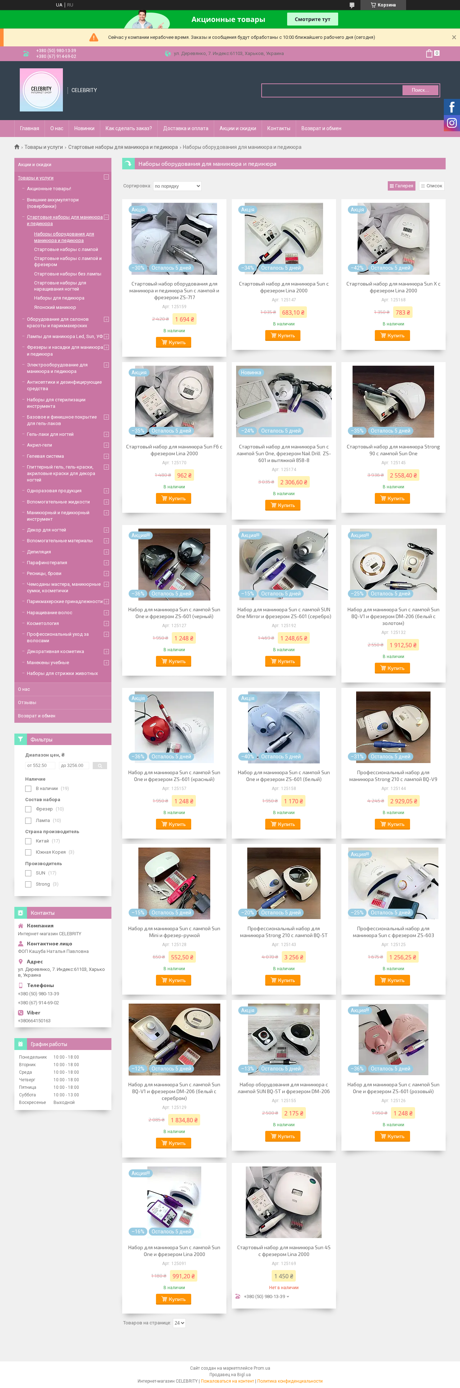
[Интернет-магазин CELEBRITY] (41, 89)
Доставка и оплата (185, 128)
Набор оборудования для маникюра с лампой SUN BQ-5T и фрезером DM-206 (284, 1087)
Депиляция (39, 551)
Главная (29, 128)
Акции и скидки (238, 128)
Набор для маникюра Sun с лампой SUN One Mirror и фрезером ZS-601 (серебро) (283, 612)
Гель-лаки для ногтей (50, 434)
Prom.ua (262, 1368)
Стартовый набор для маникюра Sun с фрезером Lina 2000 (284, 286)
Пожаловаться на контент (227, 1381)
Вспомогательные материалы (60, 540)
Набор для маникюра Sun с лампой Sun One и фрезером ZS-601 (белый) (284, 775)
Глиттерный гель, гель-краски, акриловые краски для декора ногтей (61, 473)
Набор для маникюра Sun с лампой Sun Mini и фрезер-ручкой (174, 931)
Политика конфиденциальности (290, 1381)
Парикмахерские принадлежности (65, 601)
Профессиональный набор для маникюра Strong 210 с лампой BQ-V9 (393, 775)
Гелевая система (45, 456)
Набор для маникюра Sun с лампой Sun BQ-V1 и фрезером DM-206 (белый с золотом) (394, 616)
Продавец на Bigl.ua (230, 1374)
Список (434, 185)
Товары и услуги (43, 147)
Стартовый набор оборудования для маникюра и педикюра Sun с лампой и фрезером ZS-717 (174, 290)
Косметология (43, 623)
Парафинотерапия (47, 562)
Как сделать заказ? (129, 128)
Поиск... (420, 90)
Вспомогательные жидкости (58, 501)
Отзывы (27, 702)
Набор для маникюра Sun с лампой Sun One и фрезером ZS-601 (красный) (174, 775)
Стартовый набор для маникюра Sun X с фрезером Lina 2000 (393, 286)
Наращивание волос (49, 612)
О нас (56, 128)
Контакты (278, 128)
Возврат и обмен (321, 128)
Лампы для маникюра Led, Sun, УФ (65, 336)
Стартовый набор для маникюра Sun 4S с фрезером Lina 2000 (284, 1250)
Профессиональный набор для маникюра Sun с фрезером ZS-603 (393, 931)
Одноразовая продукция (54, 490)
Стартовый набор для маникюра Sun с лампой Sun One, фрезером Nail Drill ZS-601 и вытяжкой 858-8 (283, 453)
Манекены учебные (48, 662)
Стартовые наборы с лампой (66, 249)
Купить (177, 342)
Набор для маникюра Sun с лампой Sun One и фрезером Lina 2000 (174, 1250)
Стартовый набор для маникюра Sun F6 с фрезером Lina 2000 (174, 449)
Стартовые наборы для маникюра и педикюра (123, 147)
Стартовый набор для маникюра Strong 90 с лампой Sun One (393, 449)
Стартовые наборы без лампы (67, 274)
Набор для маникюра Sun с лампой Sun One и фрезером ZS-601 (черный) (174, 612)
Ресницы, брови (44, 573)
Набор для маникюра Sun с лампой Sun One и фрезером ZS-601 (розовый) (394, 1087)
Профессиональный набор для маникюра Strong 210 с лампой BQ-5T (284, 931)
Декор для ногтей (46, 530)
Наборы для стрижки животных (62, 673)
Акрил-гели (39, 445)
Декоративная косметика (55, 651)
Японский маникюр (55, 307)
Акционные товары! (49, 188)
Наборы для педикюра (59, 298)
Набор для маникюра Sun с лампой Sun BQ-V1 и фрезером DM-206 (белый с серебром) (174, 1091)
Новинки (84, 128)
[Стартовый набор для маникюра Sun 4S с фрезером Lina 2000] (283, 1202)
